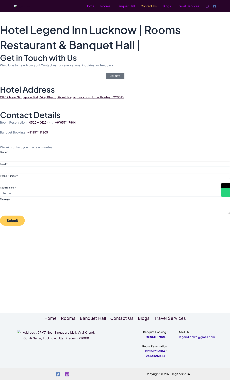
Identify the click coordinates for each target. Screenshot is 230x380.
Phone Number (9, 175)
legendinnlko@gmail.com (197, 337)
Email (4, 164)
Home (90, 6)
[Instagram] (207, 6)
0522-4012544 (40, 122)
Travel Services (188, 6)
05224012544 (155, 355)
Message (5, 199)
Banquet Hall (126, 6)
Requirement (8, 187)
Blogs (167, 6)
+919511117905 (37, 132)
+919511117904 (65, 122)
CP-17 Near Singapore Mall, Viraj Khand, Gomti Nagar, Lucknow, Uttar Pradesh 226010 (62, 97)
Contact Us (149, 6)
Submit (12, 221)
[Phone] (225, 192)
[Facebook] (214, 6)
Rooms (105, 6)
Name (4, 152)
